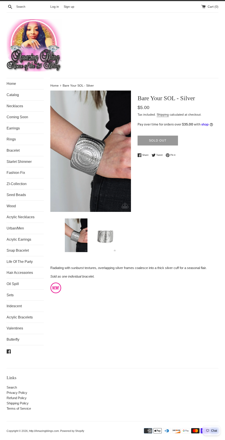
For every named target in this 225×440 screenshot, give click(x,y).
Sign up (69, 6)
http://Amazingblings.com (44, 431)
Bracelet (13, 150)
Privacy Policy (17, 393)
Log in (54, 6)
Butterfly (13, 339)
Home (11, 83)
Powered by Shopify (72, 431)
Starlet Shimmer (19, 162)
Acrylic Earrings (19, 239)
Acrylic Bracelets (20, 317)
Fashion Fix (16, 173)
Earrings (13, 128)
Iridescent (14, 306)
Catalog (13, 95)
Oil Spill (13, 284)
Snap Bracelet (18, 250)
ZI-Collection (17, 184)
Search (12, 387)
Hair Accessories (20, 273)
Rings (11, 139)
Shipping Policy (18, 403)
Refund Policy (17, 398)
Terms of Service (19, 408)
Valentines (15, 328)
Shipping (163, 114)
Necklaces (15, 106)
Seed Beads (16, 195)
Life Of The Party (20, 262)
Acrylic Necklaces (20, 217)
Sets (10, 295)
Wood (11, 206)
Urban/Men (15, 228)
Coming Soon (17, 117)
